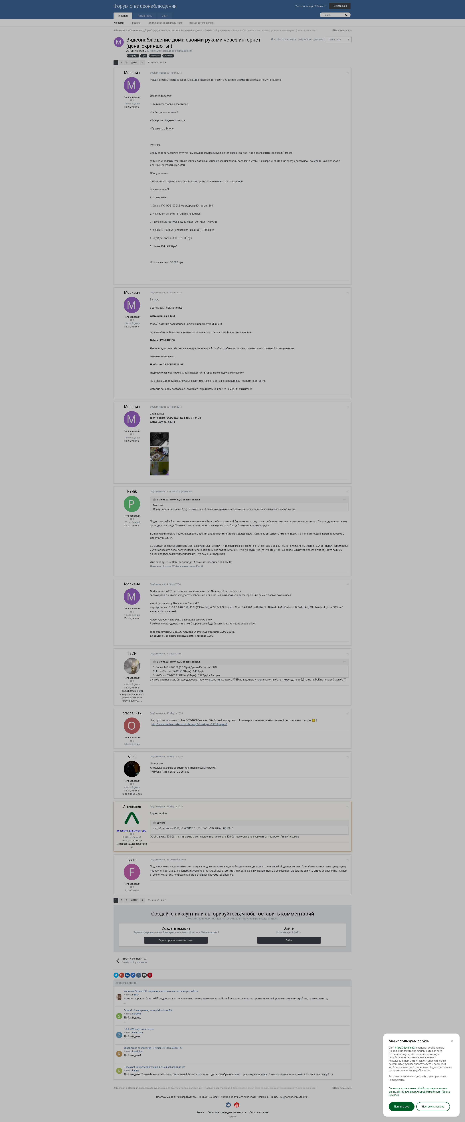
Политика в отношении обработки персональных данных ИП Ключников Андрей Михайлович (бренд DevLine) (419, 1091)
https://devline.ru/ (405, 1047)
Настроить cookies (433, 1106)
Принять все (401, 1106)
